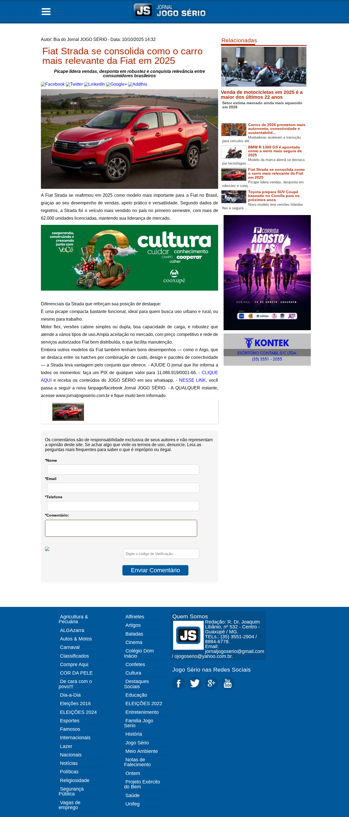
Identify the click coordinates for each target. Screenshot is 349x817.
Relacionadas (239, 40)
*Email (50, 478)
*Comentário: (57, 515)
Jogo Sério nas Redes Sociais (211, 669)
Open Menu (46, 11)
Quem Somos (190, 616)
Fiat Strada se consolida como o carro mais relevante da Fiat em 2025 (122, 56)
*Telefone (53, 497)
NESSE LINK (192, 380)
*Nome (51, 460)
